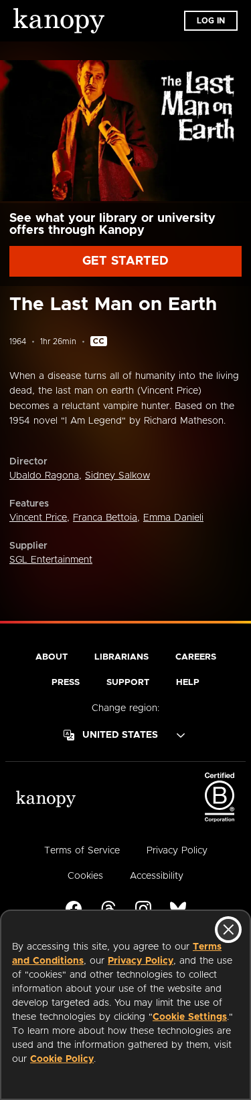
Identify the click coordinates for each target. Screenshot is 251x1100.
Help (187, 682)
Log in (211, 21)
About (51, 657)
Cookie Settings (190, 1017)
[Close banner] (228, 929)
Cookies (85, 876)
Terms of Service (82, 850)
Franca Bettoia (105, 518)
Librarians (121, 657)
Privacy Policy (140, 961)
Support (127, 682)
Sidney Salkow (117, 475)
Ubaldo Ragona (44, 475)
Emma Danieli (173, 518)
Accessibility (156, 876)
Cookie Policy (62, 1059)
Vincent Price (38, 518)
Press (66, 682)
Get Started (125, 261)
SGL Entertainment (50, 560)
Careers (195, 657)
